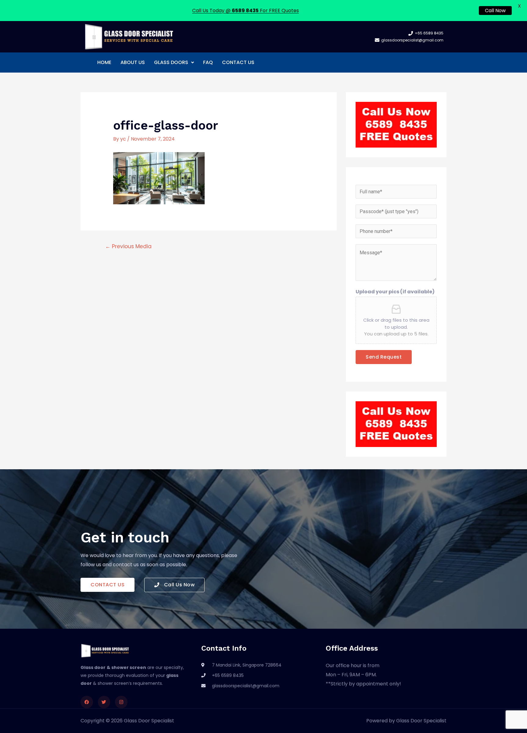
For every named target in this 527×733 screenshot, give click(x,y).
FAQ (208, 62)
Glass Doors (171, 62)
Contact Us (238, 62)
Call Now (495, 10)
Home (104, 62)
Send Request (384, 356)
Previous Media (128, 246)
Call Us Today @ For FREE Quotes (245, 10)
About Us (132, 62)
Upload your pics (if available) (395, 291)
